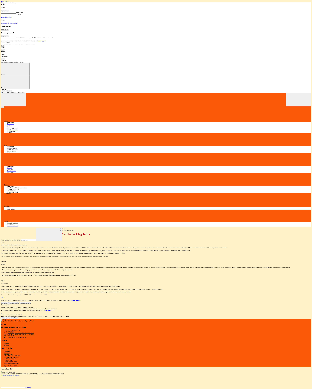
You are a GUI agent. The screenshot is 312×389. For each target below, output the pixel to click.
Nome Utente (19, 12)
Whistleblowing (8, 360)
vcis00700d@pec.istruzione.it (21, 334)
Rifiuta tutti (14, 303)
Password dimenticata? (6, 17)
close (2, 107)
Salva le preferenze (13, 318)
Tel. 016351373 (10, 331)
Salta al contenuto (5, 1)
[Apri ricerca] (298, 99)
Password (18, 14)
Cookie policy (7, 351)
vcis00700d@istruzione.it (21, 333)
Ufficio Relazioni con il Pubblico (12, 355)
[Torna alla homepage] (156, 92)
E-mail (17, 37)
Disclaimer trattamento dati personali (10, 375)
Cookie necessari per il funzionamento (11, 315)
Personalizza (4, 303)
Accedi (3, 4)
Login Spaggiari (42, 41)
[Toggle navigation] (13, 99)
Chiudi (2, 50)
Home (63, 228)
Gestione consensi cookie (10, 361)
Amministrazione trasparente (11, 363)
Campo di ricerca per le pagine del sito (10, 240)
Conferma (8, 91)
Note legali (7, 353)
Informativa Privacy (9, 354)
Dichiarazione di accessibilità (11, 357)
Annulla (3, 91)
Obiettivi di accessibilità (10, 358)
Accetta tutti (25, 303)
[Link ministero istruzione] (8, 2)
